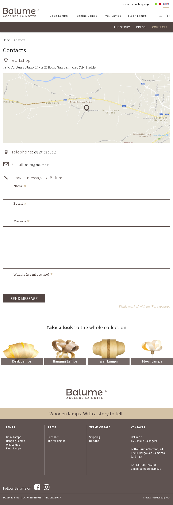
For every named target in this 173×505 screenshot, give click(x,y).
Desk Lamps (59, 16)
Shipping (94, 437)
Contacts (160, 27)
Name (20, 186)
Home (6, 40)
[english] (166, 4)
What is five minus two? (33, 274)
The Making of (56, 441)
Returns (94, 441)
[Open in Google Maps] (86, 108)
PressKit (53, 437)
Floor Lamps (137, 16)
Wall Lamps (112, 16)
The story (122, 27)
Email (20, 203)
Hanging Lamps (86, 16)
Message (22, 221)
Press (141, 27)
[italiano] (158, 4)
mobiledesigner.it (161, 497)
